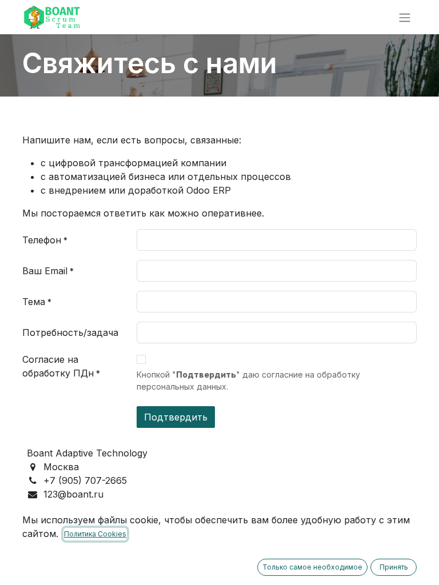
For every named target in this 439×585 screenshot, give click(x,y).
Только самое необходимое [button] (312, 567)
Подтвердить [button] (175, 417)
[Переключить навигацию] (405, 17)
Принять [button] (394, 567)
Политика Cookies (95, 534)
